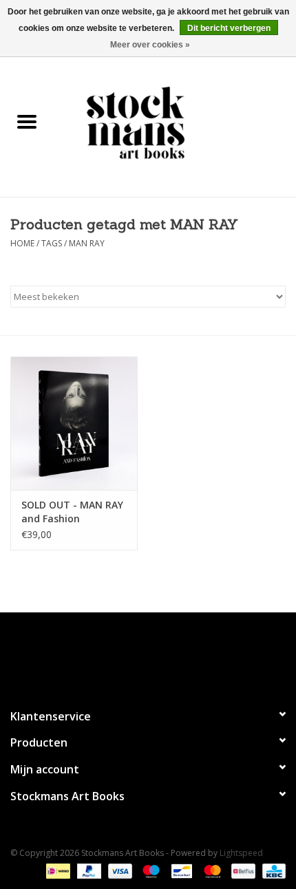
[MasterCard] (210, 870)
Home (22, 243)
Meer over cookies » (150, 45)
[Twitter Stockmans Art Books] (148, 654)
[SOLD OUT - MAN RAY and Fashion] (74, 423)
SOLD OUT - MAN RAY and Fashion (72, 511)
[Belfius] (241, 870)
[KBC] (271, 870)
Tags (51, 243)
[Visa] (118, 870)
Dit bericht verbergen (229, 28)
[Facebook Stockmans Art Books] (123, 654)
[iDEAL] (56, 870)
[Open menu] (27, 121)
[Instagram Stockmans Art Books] (173, 654)
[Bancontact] (180, 870)
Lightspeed (241, 853)
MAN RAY (87, 243)
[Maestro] (149, 870)
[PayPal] (87, 870)
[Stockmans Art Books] (175, 122)
